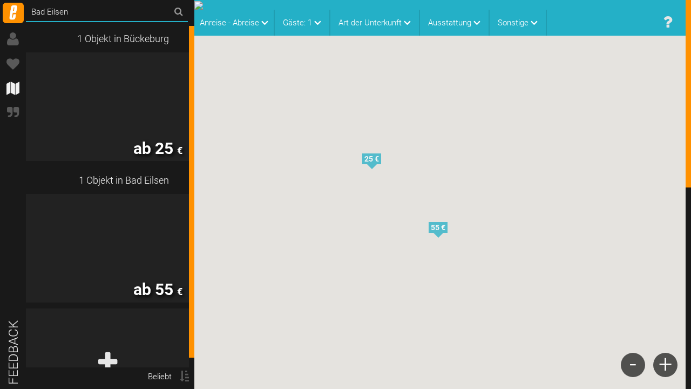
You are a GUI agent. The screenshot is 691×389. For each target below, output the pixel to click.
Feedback (13, 352)
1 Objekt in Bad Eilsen (124, 180)
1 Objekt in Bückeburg (123, 38)
